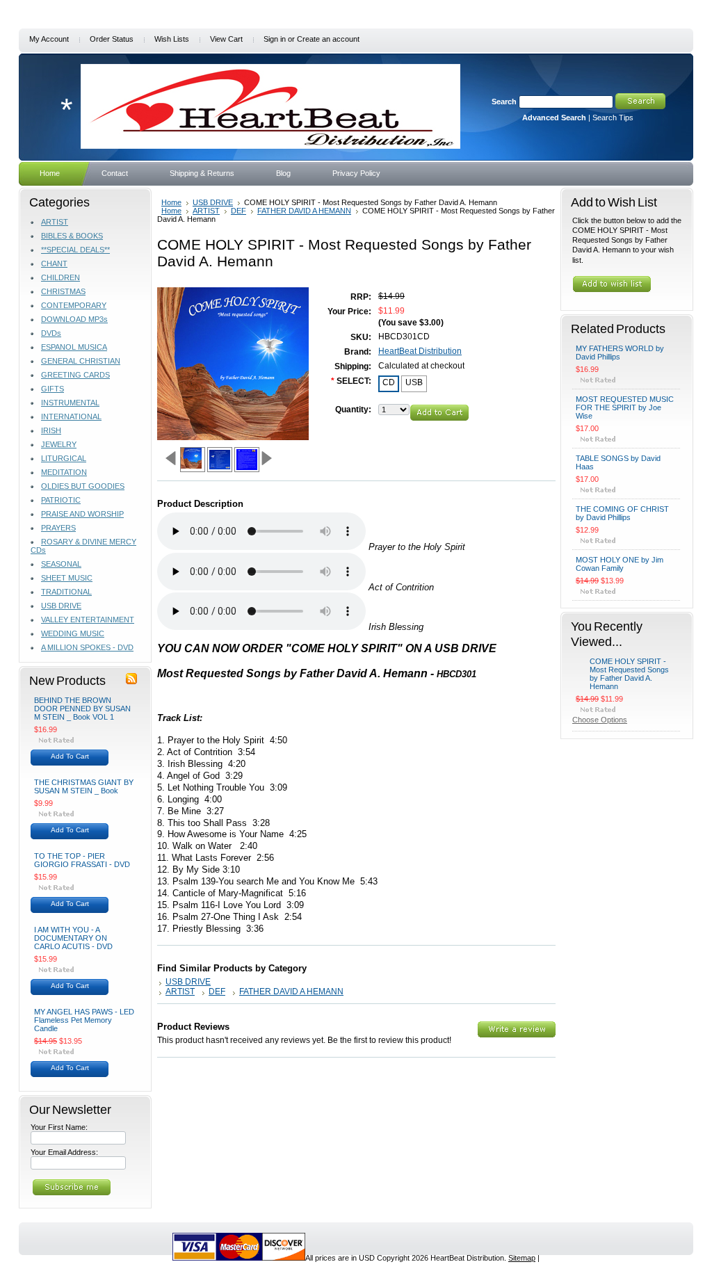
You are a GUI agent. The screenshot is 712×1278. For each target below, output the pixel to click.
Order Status (112, 39)
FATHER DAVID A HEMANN (304, 211)
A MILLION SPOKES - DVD (87, 647)
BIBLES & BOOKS (72, 236)
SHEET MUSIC (66, 578)
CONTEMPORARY (73, 305)
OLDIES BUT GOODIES (82, 486)
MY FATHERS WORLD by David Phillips (620, 352)
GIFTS (52, 389)
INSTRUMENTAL (70, 402)
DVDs (51, 333)
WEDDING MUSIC (72, 633)
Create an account (328, 39)
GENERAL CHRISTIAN (80, 361)
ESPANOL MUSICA (74, 347)
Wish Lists (171, 39)
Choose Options (599, 719)
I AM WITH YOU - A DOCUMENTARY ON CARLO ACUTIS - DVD (73, 938)
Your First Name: (59, 1127)
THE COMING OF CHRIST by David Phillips (622, 513)
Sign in (275, 39)
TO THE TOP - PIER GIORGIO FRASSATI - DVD (82, 860)
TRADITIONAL (66, 592)
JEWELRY (58, 444)
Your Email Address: (64, 1152)
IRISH (51, 430)
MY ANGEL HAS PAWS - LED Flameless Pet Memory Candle (84, 1020)
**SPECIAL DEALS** (75, 249)
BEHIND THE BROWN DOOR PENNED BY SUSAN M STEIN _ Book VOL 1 (82, 708)
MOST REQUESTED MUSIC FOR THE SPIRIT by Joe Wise (625, 407)
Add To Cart (70, 756)
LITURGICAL (63, 458)
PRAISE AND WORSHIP (82, 514)
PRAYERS (58, 528)
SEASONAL (61, 564)
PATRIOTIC (61, 500)
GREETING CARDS (75, 375)
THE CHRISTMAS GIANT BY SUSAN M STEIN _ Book (84, 786)
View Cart (226, 39)
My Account (49, 39)
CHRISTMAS (63, 291)
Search (504, 101)
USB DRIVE (61, 605)
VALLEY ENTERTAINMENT (87, 619)
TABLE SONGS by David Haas (618, 462)
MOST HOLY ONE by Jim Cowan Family (619, 564)
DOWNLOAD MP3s (74, 319)
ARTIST (54, 222)
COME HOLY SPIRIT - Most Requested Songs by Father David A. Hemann (629, 673)
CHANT (54, 263)
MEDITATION (64, 472)
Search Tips (612, 117)
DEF (238, 211)
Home (171, 202)
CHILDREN (60, 277)
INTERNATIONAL (71, 416)
